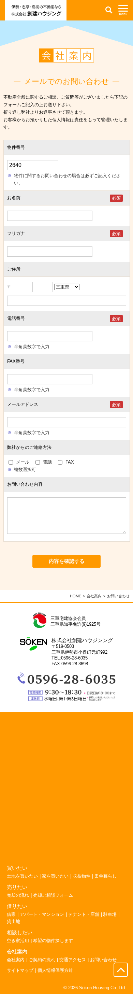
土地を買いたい (22, 876)
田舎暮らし (105, 876)
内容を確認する (67, 561)
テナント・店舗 (83, 914)
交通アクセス (72, 959)
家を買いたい (55, 876)
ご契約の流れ (42, 959)
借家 (11, 914)
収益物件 (81, 876)
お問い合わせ (103, 959)
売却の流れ (18, 895)
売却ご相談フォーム (53, 895)
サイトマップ (20, 970)
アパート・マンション (42, 914)
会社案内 (94, 596)
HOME (75, 596)
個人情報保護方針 (55, 970)
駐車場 (110, 914)
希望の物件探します (53, 940)
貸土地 (13, 921)
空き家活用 (18, 940)
